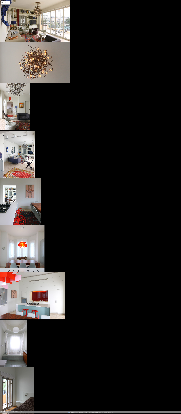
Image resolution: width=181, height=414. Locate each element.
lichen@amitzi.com (110, 412)
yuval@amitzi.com (100, 412)
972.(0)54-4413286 (91, 412)
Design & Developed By (3, 413)
